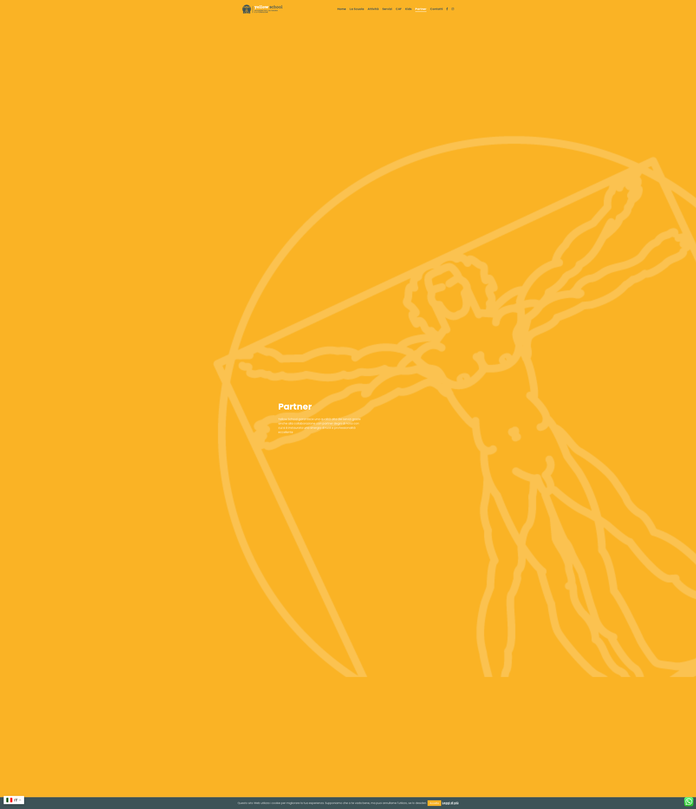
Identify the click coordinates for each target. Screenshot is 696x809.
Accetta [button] (434, 803)
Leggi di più (450, 803)
